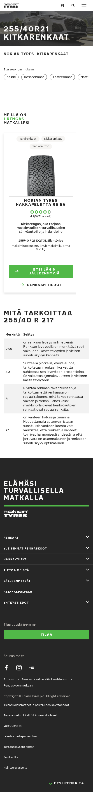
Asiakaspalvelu (18, 591)
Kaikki (11, 77)
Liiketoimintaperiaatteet (21, 736)
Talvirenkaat (62, 77)
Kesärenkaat (34, 77)
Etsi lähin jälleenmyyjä (44, 271)
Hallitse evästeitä (15, 767)
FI (62, 5)
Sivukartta (11, 757)
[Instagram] (19, 667)
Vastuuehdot (13, 725)
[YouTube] (31, 667)
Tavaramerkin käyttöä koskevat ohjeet (30, 715)
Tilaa (46, 634)
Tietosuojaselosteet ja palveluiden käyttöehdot (37, 705)
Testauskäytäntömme (19, 747)
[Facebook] (6, 667)
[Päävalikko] (84, 5)
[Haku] (73, 5)
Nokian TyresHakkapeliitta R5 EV (41, 202)
